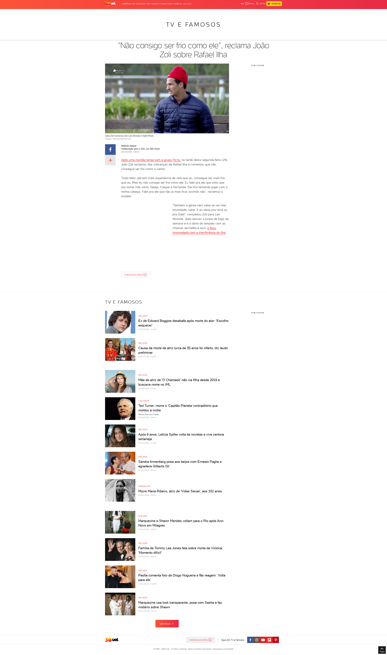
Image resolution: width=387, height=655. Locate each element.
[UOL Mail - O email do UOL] (250, 4)
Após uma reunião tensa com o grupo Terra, (151, 160)
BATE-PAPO (141, 4)
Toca (264, 12)
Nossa (246, 12)
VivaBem (215, 12)
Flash (120, 12)
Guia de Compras (277, 12)
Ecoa (228, 12)
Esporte (187, 12)
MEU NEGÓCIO (153, 4)
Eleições (129, 12)
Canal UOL (236, 12)
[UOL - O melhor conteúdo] (110, 4)
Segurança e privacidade (223, 649)
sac (242, 4)
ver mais (165, 624)
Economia (169, 12)
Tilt (223, 12)
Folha (178, 12)
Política (149, 12)
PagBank (178, 4)
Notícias (139, 12)
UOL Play (187, 4)
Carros (158, 12)
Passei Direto (166, 4)
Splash (196, 12)
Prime (257, 12)
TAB (252, 12)
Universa (205, 12)
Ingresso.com (128, 4)
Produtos (111, 12)
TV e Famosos (193, 24)
